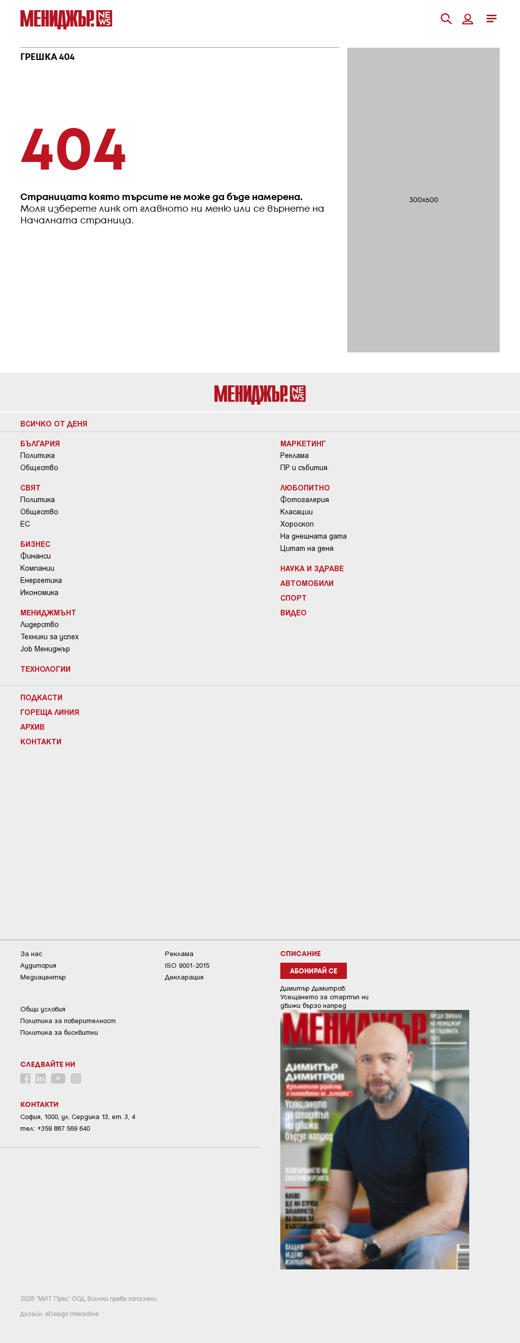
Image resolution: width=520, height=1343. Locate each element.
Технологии (45, 668)
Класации (296, 511)
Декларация (184, 977)
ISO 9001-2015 (187, 965)
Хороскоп (297, 524)
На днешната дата (313, 536)
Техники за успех (49, 636)
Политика (37, 455)
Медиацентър (43, 977)
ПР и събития (304, 467)
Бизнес (35, 543)
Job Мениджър (45, 648)
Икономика (39, 592)
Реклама (294, 455)
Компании (37, 568)
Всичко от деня (53, 423)
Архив (32, 726)
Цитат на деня (307, 548)
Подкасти (41, 697)
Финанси (35, 556)
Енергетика (41, 580)
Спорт (293, 597)
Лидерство (39, 624)
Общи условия (43, 1009)
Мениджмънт (48, 612)
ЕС (25, 524)
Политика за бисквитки (59, 1032)
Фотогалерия (304, 499)
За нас (31, 954)
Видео (293, 612)
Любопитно (305, 487)
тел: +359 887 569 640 (55, 1128)
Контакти (40, 741)
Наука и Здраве (312, 568)
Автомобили (307, 582)
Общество (39, 467)
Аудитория (38, 965)
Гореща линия (49, 711)
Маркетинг (303, 443)
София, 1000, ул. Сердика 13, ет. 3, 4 (77, 1116)
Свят (30, 487)
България (40, 443)
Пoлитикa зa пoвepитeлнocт (68, 1021)
